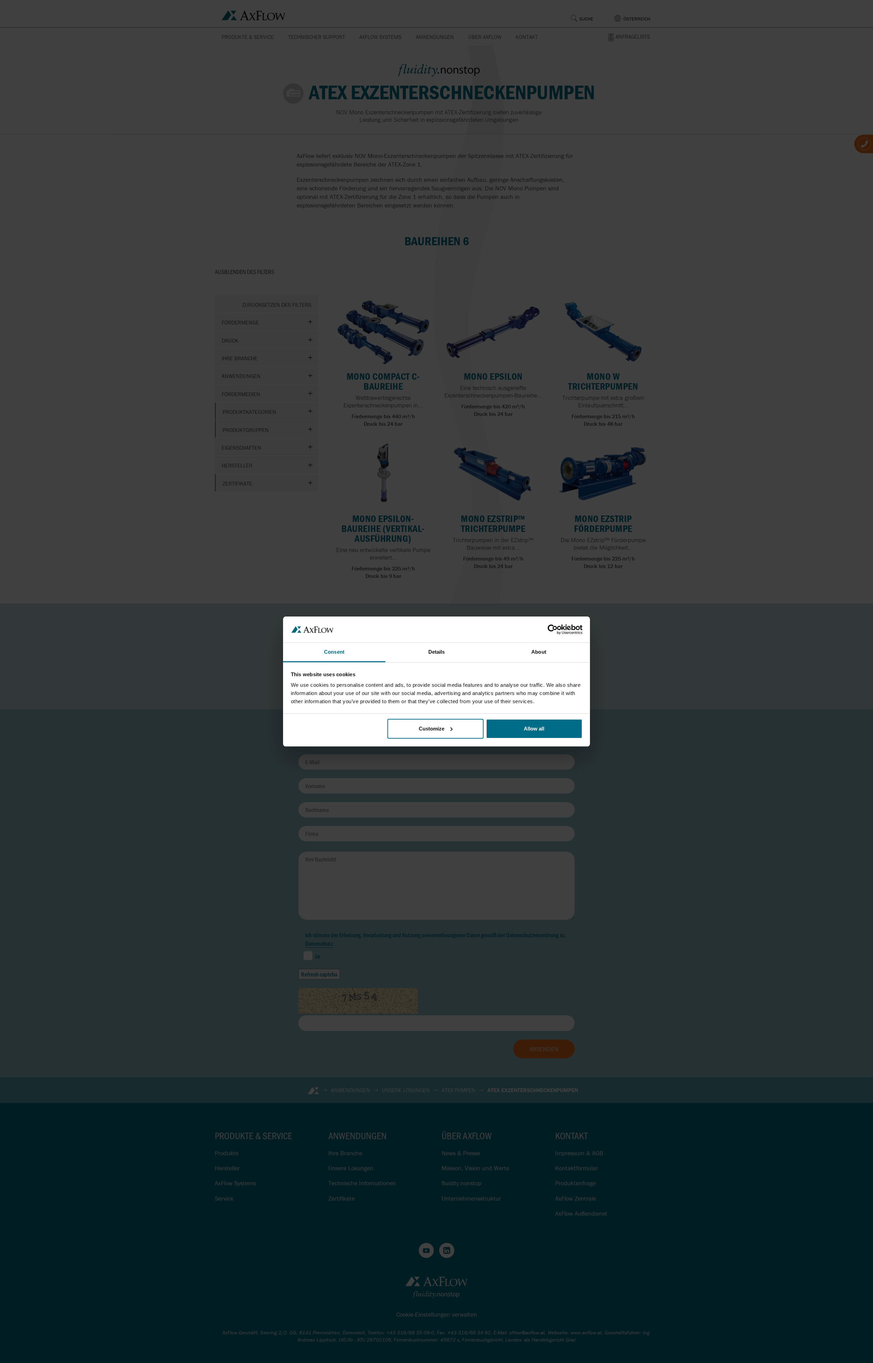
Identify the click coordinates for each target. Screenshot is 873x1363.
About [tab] (538, 652)
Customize (431, 728)
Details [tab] (436, 652)
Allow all (534, 728)
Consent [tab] (334, 652)
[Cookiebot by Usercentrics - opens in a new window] (552, 629)
